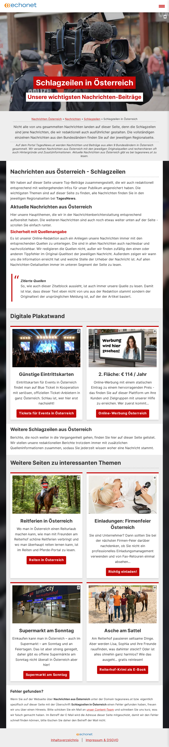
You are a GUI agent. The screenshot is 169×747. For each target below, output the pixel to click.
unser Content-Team (100, 709)
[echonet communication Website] (84, 735)
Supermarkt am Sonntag (46, 675)
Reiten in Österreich (46, 560)
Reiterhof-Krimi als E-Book (123, 669)
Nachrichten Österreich (47, 119)
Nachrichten (73, 119)
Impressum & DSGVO (102, 740)
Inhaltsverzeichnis (65, 740)
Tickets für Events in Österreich (46, 413)
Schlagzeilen (92, 119)
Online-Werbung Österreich (123, 413)
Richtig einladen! (122, 571)
